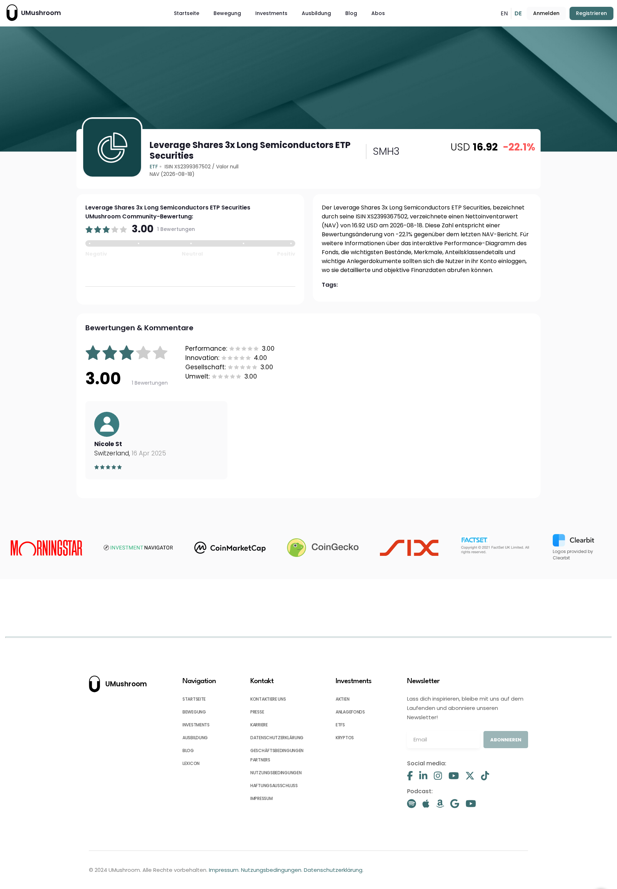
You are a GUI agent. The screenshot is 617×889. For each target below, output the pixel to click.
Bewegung (227, 13)
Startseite (186, 13)
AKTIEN (342, 699)
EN (504, 13)
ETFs (340, 725)
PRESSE (257, 712)
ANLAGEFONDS (350, 712)
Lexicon (191, 763)
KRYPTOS (345, 738)
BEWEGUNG (194, 712)
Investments (271, 13)
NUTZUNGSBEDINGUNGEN (275, 773)
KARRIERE (259, 725)
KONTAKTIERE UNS (268, 699)
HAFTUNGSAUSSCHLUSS (274, 785)
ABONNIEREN (505, 739)
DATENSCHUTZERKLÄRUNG (277, 738)
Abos (378, 13)
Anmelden (546, 13)
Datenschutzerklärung (333, 870)
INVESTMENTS (196, 725)
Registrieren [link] (591, 13)
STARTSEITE (194, 699)
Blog (351, 13)
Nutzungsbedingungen (271, 870)
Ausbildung (316, 13)
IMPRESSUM (261, 798)
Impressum (224, 870)
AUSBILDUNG (195, 738)
